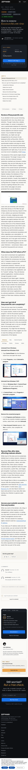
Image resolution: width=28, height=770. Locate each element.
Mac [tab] (11, 339)
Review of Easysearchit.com (8, 78)
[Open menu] (19, 1)
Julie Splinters (7, 37)
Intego (23, 152)
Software (3, 732)
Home (2, 7)
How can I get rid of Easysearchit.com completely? (14, 82)
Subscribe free (14, 670)
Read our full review (14, 635)
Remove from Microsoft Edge (9, 91)
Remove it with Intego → (14, 60)
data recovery (23, 484)
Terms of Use (4, 745)
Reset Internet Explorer (8, 89)
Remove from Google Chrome (10, 98)
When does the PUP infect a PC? (9, 80)
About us (3, 743)
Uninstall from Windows (8, 85)
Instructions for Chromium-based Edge (11, 94)
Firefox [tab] (10, 343)
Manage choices (20, 767)
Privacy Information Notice (7, 748)
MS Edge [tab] (4, 343)
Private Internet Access (8, 538)
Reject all (11, 767)
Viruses (3, 730)
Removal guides (9, 7)
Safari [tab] (22, 343)
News (2, 737)
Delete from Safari (7, 100)
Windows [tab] (4, 339)
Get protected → (14, 631)
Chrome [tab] (17, 343)
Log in (24, 1)
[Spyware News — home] (6, 1)
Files (2, 735)
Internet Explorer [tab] (18, 339)
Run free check (14, 699)
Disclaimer (3, 750)
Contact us (3, 755)
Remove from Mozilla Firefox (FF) (10, 96)
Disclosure (3, 752)
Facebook (3, 724)
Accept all (5, 767)
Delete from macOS (7, 87)
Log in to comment (14, 599)
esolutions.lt (10, 722)
